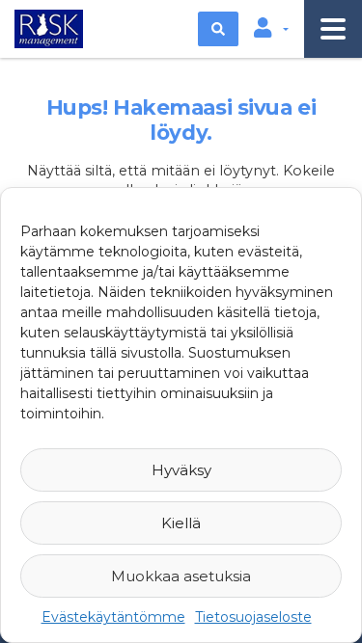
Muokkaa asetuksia (181, 576)
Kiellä (181, 523)
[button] (271, 29)
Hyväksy (181, 470)
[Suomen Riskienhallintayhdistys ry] (46, 27)
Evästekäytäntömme (113, 617)
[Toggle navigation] (333, 29)
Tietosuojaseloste (253, 617)
